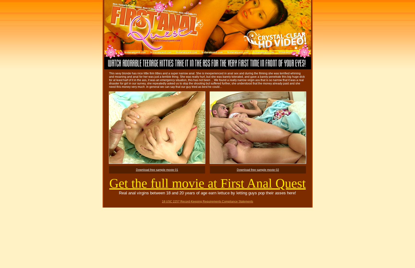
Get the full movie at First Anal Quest (207, 183)
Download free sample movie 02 (258, 170)
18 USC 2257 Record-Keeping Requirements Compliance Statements (207, 201)
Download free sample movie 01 (157, 170)
